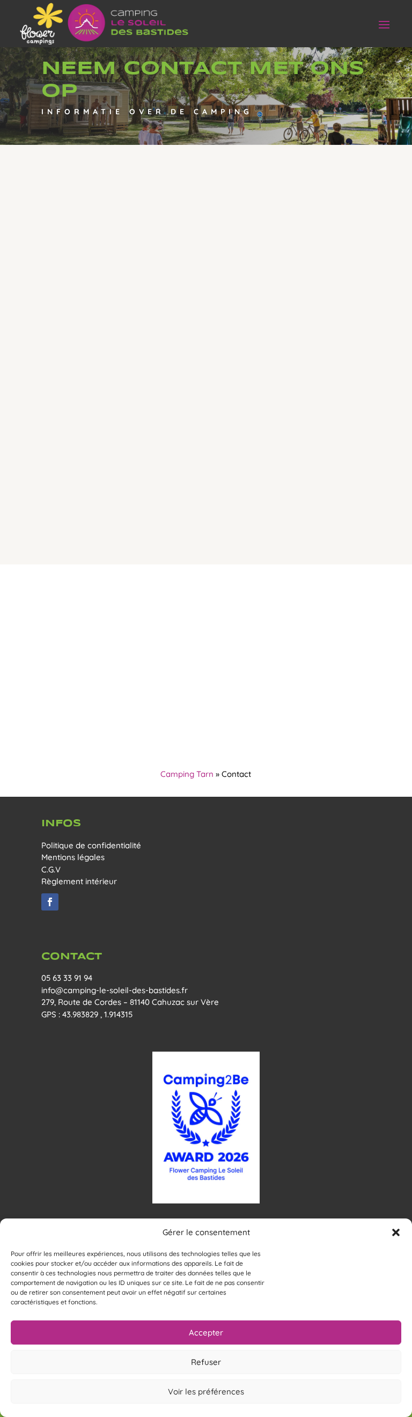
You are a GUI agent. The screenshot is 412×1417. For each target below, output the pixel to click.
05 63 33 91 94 (66, 978)
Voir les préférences (206, 1391)
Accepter (206, 1332)
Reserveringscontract (206, 495)
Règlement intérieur (79, 881)
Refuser (206, 1362)
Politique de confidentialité (91, 845)
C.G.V (51, 869)
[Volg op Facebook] (49, 902)
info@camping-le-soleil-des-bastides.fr (114, 990)
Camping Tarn (187, 774)
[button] (396, 1232)
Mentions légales (73, 857)
